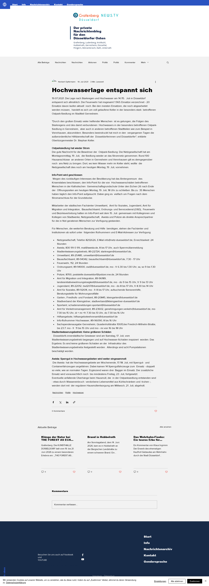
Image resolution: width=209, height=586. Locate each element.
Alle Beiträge (43, 62)
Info (147, 542)
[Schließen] (205, 581)
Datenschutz (109, 575)
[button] (167, 62)
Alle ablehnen (177, 581)
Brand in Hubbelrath (101, 437)
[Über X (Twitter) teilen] (60, 402)
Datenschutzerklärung (16, 582)
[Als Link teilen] (74, 402)
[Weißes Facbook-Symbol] (82, 554)
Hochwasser (78, 392)
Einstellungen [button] (160, 581)
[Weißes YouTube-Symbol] (82, 559)
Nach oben (4, 574)
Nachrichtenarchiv (158, 549)
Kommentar (130, 62)
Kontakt (150, 555)
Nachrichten (60, 62)
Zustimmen (195, 581)
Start (147, 536)
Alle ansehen (165, 427)
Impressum (97, 575)
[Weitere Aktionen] (155, 81)
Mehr (143, 62)
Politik (105, 62)
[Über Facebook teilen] (53, 402)
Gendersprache (155, 561)
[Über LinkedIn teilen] (67, 402)
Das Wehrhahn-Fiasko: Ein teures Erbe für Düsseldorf (149, 438)
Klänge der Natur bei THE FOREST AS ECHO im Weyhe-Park (57, 438)
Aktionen (92, 62)
